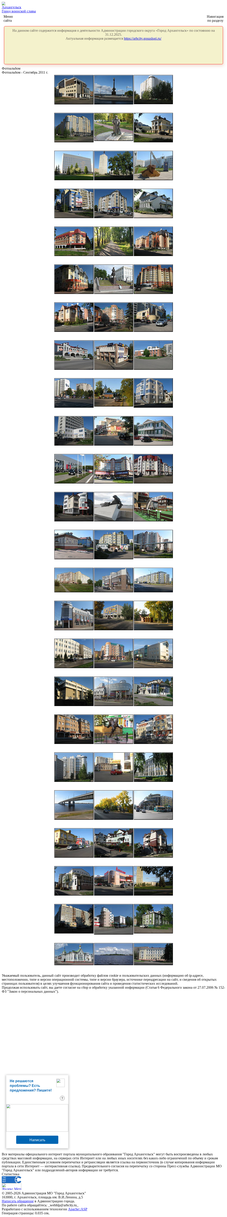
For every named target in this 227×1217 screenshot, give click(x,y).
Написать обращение (18, 1201)
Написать (37, 1139)
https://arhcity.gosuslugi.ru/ (142, 38)
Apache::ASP (77, 1209)
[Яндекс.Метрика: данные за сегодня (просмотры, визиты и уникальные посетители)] (11, 1186)
